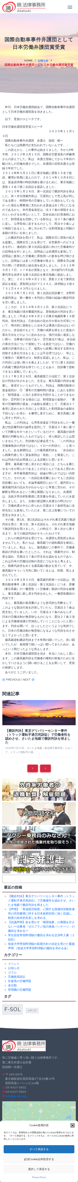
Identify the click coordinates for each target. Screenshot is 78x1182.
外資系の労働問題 (19, 981)
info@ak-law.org (16, 1096)
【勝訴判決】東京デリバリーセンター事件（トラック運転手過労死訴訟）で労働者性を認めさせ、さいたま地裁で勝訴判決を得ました (38, 736)
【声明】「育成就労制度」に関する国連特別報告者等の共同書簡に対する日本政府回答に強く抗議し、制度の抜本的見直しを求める (41, 913)
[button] (72, 1125)
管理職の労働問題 (19, 990)
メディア (32, 1010)
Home (28, 60)
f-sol (12, 1009)
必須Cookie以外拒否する (39, 1159)
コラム (12, 972)
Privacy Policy (39, 1177)
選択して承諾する (39, 1169)
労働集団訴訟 (16, 977)
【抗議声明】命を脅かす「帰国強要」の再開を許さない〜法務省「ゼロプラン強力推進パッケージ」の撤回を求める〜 (41, 926)
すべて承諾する (39, 1149)
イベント (14, 964)
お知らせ (43, 60)
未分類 (12, 985)
